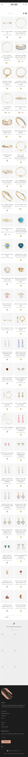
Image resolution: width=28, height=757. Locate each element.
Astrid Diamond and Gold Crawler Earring (21, 379)
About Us (3, 722)
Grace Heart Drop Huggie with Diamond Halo (7, 531)
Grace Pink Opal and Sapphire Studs (7, 453)
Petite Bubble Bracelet (7, 107)
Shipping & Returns (5, 713)
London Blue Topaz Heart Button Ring (21, 255)
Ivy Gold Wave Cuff (21, 204)
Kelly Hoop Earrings (7, 427)
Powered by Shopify (19, 753)
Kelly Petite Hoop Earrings (7, 404)
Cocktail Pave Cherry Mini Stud (7, 606)
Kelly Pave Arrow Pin (7, 32)
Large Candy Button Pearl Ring (7, 279)
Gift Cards (3, 715)
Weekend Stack (4, 726)
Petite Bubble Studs (7, 328)
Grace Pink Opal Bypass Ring (7, 304)
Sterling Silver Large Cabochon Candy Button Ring (21, 230)
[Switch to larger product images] (23, 13)
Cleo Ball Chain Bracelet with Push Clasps (21, 83)
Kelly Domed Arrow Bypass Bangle (7, 205)
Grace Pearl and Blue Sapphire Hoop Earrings (7, 506)
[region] (14, 625)
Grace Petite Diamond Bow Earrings (21, 454)
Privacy (2, 718)
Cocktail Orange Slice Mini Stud (20, 606)
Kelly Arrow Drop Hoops (20, 329)
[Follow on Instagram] (2, 746)
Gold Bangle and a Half (7, 229)
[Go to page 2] (21, 615)
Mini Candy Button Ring (7, 255)
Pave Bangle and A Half (21, 107)
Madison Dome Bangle (7, 155)
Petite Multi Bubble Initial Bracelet (21, 32)
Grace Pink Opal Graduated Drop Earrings (21, 429)
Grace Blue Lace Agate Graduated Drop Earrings (20, 354)
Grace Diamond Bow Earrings (21, 556)
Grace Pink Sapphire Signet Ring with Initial (21, 280)
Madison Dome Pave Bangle (21, 131)
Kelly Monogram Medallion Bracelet (21, 181)
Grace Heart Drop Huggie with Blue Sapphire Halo (20, 531)
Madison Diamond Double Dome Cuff (20, 56)
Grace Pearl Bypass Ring (21, 304)
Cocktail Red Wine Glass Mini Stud (21, 581)
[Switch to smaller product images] (26, 13)
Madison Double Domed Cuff (7, 131)
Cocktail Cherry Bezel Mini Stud (7, 378)
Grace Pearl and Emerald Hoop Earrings (21, 480)
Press (2, 724)
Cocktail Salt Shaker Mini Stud (7, 581)
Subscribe (6, 741)
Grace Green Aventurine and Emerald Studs (7, 557)
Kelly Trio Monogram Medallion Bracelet (21, 156)
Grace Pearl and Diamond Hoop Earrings (7, 354)
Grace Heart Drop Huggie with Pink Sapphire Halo (20, 506)
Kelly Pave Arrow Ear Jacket (20, 404)
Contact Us (3, 711)
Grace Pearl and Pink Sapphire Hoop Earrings (7, 480)
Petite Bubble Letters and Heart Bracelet (7, 57)
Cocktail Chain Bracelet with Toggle (7, 83)
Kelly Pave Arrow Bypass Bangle (7, 181)
